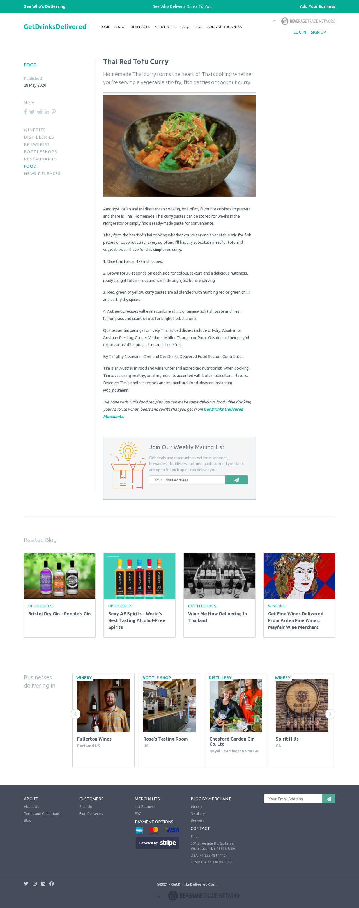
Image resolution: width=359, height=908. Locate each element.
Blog (198, 27)
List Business (145, 806)
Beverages (140, 27)
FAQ (138, 813)
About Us (31, 806)
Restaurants (40, 159)
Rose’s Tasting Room (165, 738)
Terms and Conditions (42, 813)
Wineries (35, 130)
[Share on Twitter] (32, 112)
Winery (196, 806)
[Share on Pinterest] (54, 112)
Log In (299, 32)
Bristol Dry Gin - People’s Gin (59, 613)
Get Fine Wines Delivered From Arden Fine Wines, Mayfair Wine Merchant (295, 620)
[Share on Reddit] (39, 112)
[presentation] (75, 714)
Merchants (165, 27)
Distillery (198, 813)
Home (105, 27)
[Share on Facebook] (25, 112)
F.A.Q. (184, 27)
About (120, 27)
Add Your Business (317, 6)
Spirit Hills (287, 738)
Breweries (37, 144)
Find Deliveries (91, 813)
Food (30, 166)
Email (195, 836)
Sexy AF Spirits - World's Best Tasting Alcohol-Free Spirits (136, 620)
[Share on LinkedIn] (47, 112)
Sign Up (318, 32)
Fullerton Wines (94, 738)
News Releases (42, 173)
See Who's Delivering (44, 6)
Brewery (197, 820)
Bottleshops (40, 152)
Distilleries (39, 137)
